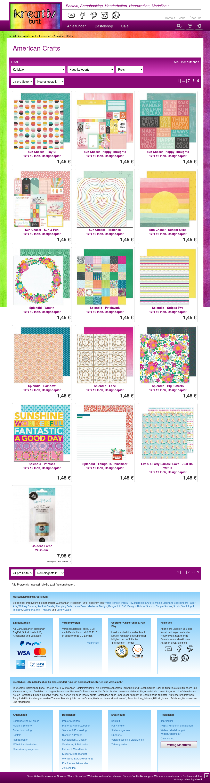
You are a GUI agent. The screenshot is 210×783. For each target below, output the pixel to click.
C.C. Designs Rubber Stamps (138, 606)
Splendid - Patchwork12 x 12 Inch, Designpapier (104, 310)
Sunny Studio (64, 609)
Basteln (17, 735)
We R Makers (43, 609)
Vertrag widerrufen (179, 745)
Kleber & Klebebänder (74, 753)
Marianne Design (97, 606)
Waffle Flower (111, 602)
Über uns (195, 18)
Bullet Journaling (22, 730)
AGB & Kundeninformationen (177, 725)
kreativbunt (29, 36)
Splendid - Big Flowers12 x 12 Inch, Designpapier (167, 388)
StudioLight (187, 606)
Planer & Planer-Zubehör (76, 725)
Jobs (182, 18)
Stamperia (29, 609)
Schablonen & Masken (74, 739)
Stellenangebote (120, 730)
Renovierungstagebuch (26, 749)
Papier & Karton (71, 720)
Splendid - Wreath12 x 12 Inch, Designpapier (41, 310)
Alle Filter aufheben (186, 62)
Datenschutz (168, 738)
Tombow (17, 609)
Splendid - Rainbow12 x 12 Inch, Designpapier (41, 388)
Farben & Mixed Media (74, 749)
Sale (125, 25)
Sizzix (176, 606)
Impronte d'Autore (144, 602)
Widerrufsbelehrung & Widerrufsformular (173, 731)
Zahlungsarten (119, 744)
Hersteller (44, 36)
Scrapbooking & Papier (26, 720)
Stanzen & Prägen (72, 735)
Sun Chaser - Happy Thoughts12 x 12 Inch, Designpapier (105, 154)
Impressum (167, 720)
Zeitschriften (69, 767)
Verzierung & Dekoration (75, 744)
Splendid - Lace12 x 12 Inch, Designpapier (104, 388)
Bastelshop (104, 25)
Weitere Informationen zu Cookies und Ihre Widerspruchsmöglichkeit (178, 777)
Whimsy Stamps (27, 606)
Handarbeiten (20, 739)
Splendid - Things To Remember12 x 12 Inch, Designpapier (104, 466)
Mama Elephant (164, 602)
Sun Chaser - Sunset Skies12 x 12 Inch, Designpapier (167, 232)
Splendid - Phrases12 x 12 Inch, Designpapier (41, 466)
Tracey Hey (127, 602)
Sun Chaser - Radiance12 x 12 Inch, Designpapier (104, 232)
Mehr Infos (93, 642)
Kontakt (170, 18)
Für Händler (118, 725)
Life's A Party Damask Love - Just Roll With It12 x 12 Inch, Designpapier (167, 468)
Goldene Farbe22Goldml (42, 548)
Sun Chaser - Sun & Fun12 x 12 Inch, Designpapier (41, 232)
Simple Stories (164, 606)
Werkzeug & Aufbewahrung (77, 758)
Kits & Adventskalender (75, 763)
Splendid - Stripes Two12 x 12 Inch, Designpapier (167, 310)
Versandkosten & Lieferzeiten (127, 739)
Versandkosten (65, 584)
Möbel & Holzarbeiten (25, 744)
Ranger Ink (114, 606)
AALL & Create (46, 606)
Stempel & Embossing (74, 730)
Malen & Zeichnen (23, 725)
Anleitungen (77, 25)
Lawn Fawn (80, 606)
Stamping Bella (63, 606)
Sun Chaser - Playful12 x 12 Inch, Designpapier (41, 154)
